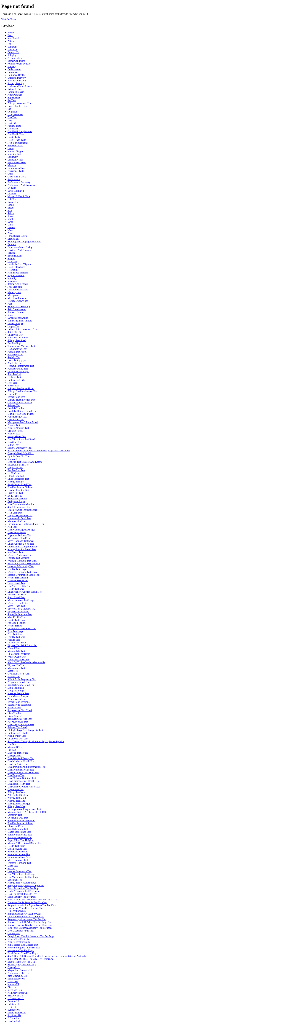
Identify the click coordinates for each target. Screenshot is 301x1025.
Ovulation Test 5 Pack (18, 673)
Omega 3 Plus (14, 755)
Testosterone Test (16, 397)
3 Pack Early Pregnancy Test (22, 679)
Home (11, 32)
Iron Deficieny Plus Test (20, 718)
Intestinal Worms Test (18, 693)
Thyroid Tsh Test (16, 665)
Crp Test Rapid (15, 430)
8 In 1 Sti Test (14, 332)
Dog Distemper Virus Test (20, 930)
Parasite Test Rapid (17, 351)
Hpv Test (12, 382)
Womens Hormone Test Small (22, 560)
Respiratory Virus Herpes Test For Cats (27, 919)
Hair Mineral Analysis (18, 696)
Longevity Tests (15, 159)
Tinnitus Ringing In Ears (20, 320)
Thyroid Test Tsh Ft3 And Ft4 (22, 645)
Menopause (13, 295)
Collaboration (14, 69)
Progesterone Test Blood (20, 710)
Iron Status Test (15, 552)
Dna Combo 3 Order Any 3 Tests (24, 786)
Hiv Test (12, 744)
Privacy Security (16, 83)
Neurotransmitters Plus (19, 854)
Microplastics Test (16, 521)
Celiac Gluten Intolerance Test (22, 329)
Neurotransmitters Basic (19, 857)
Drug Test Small (16, 687)
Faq (9, 44)
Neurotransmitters (16, 168)
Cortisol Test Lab (16, 380)
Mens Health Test (16, 606)
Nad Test (12, 526)
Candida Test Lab (16, 408)
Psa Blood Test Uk (17, 622)
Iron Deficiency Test (18, 829)
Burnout (12, 244)
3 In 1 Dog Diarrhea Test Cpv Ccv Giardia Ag (30, 959)
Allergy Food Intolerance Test (22, 391)
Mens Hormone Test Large (21, 600)
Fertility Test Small (17, 637)
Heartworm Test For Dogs (21, 950)
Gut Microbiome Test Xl (20, 402)
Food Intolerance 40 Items (20, 823)
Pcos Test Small (15, 634)
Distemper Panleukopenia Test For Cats (27, 902)
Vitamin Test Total (17, 642)
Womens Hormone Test (19, 863)
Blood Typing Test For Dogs (22, 964)
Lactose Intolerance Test (20, 871)
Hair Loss (12, 261)
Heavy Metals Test (17, 436)
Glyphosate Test (16, 789)
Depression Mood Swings (20, 247)
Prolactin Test (14, 707)
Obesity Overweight (18, 301)
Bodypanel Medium (17, 498)
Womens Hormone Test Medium (24, 563)
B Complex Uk (15, 1018)
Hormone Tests (15, 145)
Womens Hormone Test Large (22, 572)
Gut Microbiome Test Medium (23, 877)
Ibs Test (11, 868)
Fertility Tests (14, 125)
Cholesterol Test (16, 826)
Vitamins (12, 193)
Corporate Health (16, 75)
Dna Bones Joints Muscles (21, 504)
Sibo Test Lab (14, 374)
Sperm (11, 216)
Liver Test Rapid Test (18, 478)
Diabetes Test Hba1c (18, 752)
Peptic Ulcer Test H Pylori (21, 840)
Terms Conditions (16, 60)
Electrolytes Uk (15, 995)
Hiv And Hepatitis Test (19, 586)
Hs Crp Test (13, 473)
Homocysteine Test (17, 349)
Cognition (12, 111)
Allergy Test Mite (16, 800)
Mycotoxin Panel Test (18, 464)
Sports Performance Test (20, 614)
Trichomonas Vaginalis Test (21, 346)
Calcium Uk (14, 1004)
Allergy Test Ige (16, 481)
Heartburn (13, 269)
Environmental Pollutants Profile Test (26, 524)
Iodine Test (13, 445)
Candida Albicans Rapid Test (22, 411)
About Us (12, 49)
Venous (11, 227)
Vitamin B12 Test (16, 651)
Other (10, 173)
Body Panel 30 (15, 495)
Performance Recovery (19, 182)
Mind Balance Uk (16, 978)
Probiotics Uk (14, 1015)
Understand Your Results (20, 86)
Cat (9, 108)
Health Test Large (16, 620)
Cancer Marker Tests (18, 106)
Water (10, 230)
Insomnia (12, 281)
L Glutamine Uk (16, 998)
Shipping (12, 55)
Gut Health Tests (16, 134)
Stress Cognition (16, 190)
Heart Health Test (16, 583)
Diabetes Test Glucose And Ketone (25, 461)
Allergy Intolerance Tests (20, 103)
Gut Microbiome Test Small (21, 439)
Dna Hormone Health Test (21, 769)
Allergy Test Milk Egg (19, 803)
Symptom (12, 46)
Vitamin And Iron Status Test (22, 628)
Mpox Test (13, 670)
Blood (11, 204)
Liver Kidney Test (17, 716)
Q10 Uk (12, 1007)
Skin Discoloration (17, 309)
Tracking (12, 66)
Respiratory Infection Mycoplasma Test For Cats (31, 905)
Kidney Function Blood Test (22, 549)
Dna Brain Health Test (19, 783)
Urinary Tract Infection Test (21, 399)
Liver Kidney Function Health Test (25, 591)
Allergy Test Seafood (18, 795)
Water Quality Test (17, 656)
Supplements (14, 97)
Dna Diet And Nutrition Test (22, 778)
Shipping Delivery (17, 77)
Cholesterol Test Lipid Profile (22, 546)
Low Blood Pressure (18, 289)
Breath (11, 207)
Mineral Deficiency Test (19, 447)
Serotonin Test (15, 815)
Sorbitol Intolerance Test (20, 834)
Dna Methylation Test (18, 490)
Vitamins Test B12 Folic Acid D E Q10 (27, 812)
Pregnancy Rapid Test (18, 682)
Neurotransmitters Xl (18, 851)
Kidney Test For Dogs (19, 942)
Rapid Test (13, 202)
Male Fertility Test (17, 617)
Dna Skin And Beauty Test (21, 758)
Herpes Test (13, 326)
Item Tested (13, 38)
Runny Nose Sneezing (19, 306)
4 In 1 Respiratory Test (19, 507)
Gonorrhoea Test (16, 419)
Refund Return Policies (19, 63)
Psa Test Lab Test (16, 470)
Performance (14, 179)
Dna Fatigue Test (16, 775)
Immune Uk (13, 984)
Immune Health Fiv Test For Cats (24, 913)
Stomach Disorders (17, 312)
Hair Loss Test (15, 512)
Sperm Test (13, 385)
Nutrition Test (14, 442)
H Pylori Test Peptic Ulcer (21, 388)
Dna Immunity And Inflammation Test (26, 766)
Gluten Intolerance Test (19, 831)
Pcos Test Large (15, 631)
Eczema (11, 253)
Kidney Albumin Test (18, 428)
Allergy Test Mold (17, 798)
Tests (10, 35)
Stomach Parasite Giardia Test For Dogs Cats (30, 925)
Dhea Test (13, 865)
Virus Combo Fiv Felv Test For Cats (26, 916)
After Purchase (15, 94)
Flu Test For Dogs (17, 911)
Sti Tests (12, 188)
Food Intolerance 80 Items (20, 487)
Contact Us (13, 52)
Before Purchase (16, 92)
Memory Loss (14, 292)
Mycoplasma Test (16, 668)
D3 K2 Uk (13, 981)
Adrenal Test (14, 405)
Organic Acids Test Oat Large (22, 509)
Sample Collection (17, 80)
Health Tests (14, 137)
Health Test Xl (15, 625)
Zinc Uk (12, 987)
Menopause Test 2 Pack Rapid (23, 422)
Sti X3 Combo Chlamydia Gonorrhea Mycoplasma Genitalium (39, 450)
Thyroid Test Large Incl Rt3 (21, 608)
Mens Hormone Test (18, 860)
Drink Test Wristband (18, 659)
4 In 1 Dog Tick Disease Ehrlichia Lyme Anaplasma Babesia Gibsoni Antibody (47, 956)
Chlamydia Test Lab (18, 738)
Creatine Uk (14, 1001)
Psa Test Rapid (15, 343)
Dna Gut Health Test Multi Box (23, 772)
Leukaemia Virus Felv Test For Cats (25, 908)
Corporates (13, 72)
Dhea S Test (14, 648)
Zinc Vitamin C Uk (17, 975)
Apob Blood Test (16, 597)
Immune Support (16, 151)
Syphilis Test (14, 357)
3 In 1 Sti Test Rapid (18, 337)
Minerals (12, 165)
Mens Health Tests (17, 162)
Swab (10, 221)
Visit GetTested (8, 19)
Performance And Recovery (21, 185)
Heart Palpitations (16, 267)
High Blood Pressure (18, 272)
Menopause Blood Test (19, 538)
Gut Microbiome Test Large (21, 874)
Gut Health (13, 128)
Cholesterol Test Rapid (19, 654)
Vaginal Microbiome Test (20, 515)
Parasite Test (14, 425)
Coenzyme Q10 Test (18, 817)
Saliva (11, 213)
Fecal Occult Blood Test (20, 484)
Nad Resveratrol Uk (17, 992)
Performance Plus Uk (18, 973)
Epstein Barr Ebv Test (18, 456)
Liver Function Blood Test (21, 543)
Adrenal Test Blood (17, 727)
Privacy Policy (15, 58)
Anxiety (12, 233)
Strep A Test (14, 459)
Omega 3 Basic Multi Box (21, 453)
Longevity (13, 156)
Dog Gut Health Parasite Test (22, 894)
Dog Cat (12, 123)
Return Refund (15, 89)
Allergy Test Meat (16, 806)
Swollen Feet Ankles (18, 317)
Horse (10, 148)
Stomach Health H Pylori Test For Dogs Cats (30, 922)
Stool (10, 219)
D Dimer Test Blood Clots (21, 413)
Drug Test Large (16, 690)
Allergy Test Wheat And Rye (22, 882)
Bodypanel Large (16, 501)
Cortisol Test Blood (17, 733)
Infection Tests (15, 154)
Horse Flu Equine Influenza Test (24, 947)
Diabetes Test (14, 377)
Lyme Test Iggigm (17, 360)
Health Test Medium (18, 577)
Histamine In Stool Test (19, 518)
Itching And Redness (18, 284)
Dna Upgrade (14, 1021)
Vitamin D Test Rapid (18, 371)
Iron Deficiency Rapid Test (21, 685)
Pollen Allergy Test (17, 416)
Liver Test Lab (15, 713)
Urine (10, 224)
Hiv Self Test (14, 394)
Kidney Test (14, 433)
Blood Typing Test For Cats (21, 961)
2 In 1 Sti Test (14, 363)
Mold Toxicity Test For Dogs (22, 896)
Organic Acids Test (17, 848)
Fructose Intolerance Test (20, 837)
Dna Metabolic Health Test (21, 761)
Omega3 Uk (14, 967)
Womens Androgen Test (19, 555)
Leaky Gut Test (15, 493)
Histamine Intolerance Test (21, 365)
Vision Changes (15, 323)
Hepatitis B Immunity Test (21, 566)
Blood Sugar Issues (17, 236)
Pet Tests (12, 100)
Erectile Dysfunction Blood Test (23, 574)
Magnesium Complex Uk (20, 970)
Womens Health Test (18, 603)
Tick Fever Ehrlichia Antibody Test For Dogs (30, 927)
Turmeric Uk (14, 1009)
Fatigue (11, 258)
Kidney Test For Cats (18, 939)
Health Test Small (16, 589)
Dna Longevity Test (17, 764)
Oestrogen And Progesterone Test (24, 809)
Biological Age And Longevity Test (25, 730)
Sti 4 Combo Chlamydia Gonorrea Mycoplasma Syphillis (36, 741)
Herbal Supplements (18, 142)
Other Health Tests (17, 176)
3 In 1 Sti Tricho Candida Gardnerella (26, 662)
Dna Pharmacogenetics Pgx (21, 529)
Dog (10, 120)
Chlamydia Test (15, 334)
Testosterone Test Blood (19, 704)
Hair (10, 210)
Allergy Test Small (17, 340)
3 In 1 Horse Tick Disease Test (23, 944)
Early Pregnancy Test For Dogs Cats (26, 885)
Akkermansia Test (16, 699)
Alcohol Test (14, 676)
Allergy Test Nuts (16, 792)
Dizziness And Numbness (20, 250)
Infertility (12, 278)
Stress (10, 315)
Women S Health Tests (19, 196)
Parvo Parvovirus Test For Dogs (23, 888)
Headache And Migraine (20, 264)
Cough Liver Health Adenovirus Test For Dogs (31, 936)
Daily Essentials (15, 114)
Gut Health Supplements (20, 131)
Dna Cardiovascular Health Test (23, 781)
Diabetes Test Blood (18, 580)
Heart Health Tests (17, 140)
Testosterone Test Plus (18, 702)
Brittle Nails (13, 238)
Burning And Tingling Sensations (24, 241)
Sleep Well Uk (15, 990)
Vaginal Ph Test (15, 467)
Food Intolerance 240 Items (21, 820)
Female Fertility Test (18, 368)
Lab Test (12, 199)
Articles (11, 41)
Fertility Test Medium (18, 558)
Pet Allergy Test (15, 354)
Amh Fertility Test (17, 735)
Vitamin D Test (15, 747)
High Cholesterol (16, 275)
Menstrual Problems (17, 298)
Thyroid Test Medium (18, 611)
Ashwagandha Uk (17, 1012)
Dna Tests (12, 117)
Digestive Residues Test (19, 535)
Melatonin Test (15, 879)
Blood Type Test (16, 476)
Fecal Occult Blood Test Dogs (22, 953)
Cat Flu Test (14, 933)
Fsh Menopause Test (18, 721)
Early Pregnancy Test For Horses (24, 891)
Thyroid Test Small (17, 594)
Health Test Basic (16, 846)
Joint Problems (15, 286)
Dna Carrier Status (17, 532)
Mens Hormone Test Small (21, 541)
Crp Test (12, 750)
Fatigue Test (14, 639)
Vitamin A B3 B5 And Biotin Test (24, 843)
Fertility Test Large (17, 569)
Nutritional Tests (16, 171)
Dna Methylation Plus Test (21, 724)
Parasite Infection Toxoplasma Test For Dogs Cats (32, 899)
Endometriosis (15, 255)
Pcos (10, 303)
